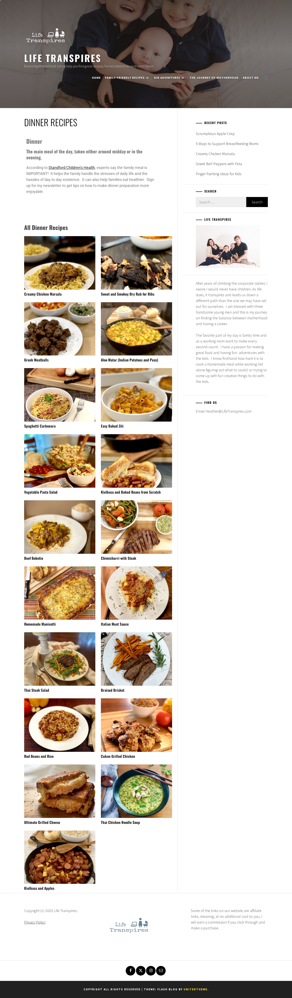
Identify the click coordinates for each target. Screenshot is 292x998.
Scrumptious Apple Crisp (215, 133)
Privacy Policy (35, 922)
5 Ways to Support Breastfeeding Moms (227, 143)
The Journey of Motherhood (214, 78)
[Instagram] (151, 971)
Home (96, 78)
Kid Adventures (167, 78)
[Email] (161, 971)
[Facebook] (130, 971)
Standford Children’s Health (72, 167)
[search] (266, 78)
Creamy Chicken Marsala (215, 153)
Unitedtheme (195, 989)
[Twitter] (141, 971)
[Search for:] (221, 202)
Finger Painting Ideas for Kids (219, 173)
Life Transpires (62, 58)
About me (251, 78)
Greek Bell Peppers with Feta (219, 163)
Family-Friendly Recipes (125, 78)
